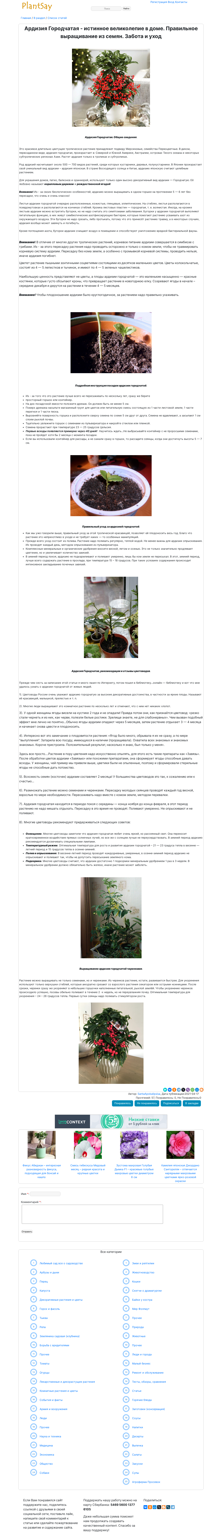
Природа (138, 1327)
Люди (43, 1418)
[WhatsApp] (192, 1090)
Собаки (44, 1472)
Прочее (44, 1354)
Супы (135, 1472)
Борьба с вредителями (54, 1345)
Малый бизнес (141, 1363)
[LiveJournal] (168, 1507)
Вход (171, 2)
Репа (43, 1327)
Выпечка (137, 1445)
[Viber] (188, 1090)
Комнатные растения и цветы (59, 1390)
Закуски (137, 1463)
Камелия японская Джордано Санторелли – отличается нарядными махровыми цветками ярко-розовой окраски (180, 1173)
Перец (44, 1281)
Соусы (136, 1418)
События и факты (51, 1400)
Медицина (46, 1445)
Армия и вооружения (53, 1409)
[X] (183, 1090)
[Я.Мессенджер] (165, 1090)
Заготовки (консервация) (148, 1409)
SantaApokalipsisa (148, 1093)
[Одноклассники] (174, 1090)
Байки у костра (142, 1299)
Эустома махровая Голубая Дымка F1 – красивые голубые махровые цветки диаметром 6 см (134, 1171)
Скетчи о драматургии (147, 1290)
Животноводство (143, 1272)
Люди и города (142, 1354)
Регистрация (158, 2)
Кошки (136, 1281)
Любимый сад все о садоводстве (61, 1263)
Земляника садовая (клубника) (60, 1336)
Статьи (136, 1390)
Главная (26, 18)
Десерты (137, 1436)
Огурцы (44, 1372)
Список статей (57, 18)
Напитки (137, 1427)
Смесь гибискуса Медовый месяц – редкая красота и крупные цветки (87, 1169)
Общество (46, 1463)
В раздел (39, 18)
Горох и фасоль (50, 1308)
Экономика (47, 1454)
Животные (138, 1336)
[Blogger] (201, 1090)
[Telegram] (179, 1090)
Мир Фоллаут (141, 1308)
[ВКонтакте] (170, 1090)
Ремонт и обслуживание (147, 1372)
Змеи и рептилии (143, 1263)
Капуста (45, 1290)
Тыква (44, 1318)
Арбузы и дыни (49, 1272)
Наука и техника (50, 1436)
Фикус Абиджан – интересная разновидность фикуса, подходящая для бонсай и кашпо (42, 1171)
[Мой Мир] (197, 1090)
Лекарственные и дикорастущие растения (67, 1381)
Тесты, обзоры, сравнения (149, 1381)
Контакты (181, 2)
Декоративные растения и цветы (61, 1299)
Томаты (44, 1363)
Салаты (137, 1454)
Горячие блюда (142, 1400)
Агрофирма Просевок (146, 1482)
